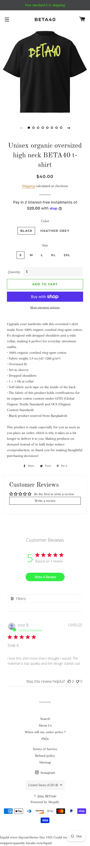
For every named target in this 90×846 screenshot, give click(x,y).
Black (26, 230)
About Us (45, 725)
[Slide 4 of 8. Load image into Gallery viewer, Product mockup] (42, 127)
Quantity (14, 272)
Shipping (28, 186)
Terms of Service (45, 749)
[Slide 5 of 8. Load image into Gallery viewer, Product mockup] (47, 127)
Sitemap (45, 762)
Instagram (47, 773)
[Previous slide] (21, 128)
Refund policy (45, 756)
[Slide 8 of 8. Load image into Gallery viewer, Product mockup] (61, 127)
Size (45, 245)
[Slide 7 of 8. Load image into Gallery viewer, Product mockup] (56, 127)
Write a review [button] (45, 501)
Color (45, 221)
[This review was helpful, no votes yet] (69, 681)
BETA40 (45, 19)
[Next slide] (68, 128)
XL (53, 255)
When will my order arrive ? (45, 732)
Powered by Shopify (45, 802)
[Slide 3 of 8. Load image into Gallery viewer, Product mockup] (38, 127)
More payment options (45, 307)
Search (45, 719)
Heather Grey (54, 230)
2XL (67, 255)
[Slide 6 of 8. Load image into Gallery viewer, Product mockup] (52, 127)
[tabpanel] (45, 72)
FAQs (45, 739)
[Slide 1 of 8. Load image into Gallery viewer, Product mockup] (29, 127)
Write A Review (45, 577)
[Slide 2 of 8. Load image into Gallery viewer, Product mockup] (33, 127)
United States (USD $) (43, 785)
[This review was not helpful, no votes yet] (77, 681)
